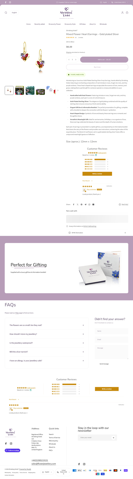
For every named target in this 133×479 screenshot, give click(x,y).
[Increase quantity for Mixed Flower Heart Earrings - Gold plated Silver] (76, 59)
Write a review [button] (97, 174)
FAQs (17, 313)
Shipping (68, 52)
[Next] (54, 60)
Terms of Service (54, 438)
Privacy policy (15, 472)
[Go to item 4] (40, 92)
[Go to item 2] (19, 90)
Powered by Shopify (25, 469)
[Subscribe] (113, 438)
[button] (89, 159)
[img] (87, 186)
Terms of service (23, 472)
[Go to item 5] (50, 90)
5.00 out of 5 (102, 153)
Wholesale (52, 444)
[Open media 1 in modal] (32, 56)
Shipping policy (31, 472)
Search (51, 434)
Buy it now (97, 67)
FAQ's (51, 450)
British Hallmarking (89, 226)
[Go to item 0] (9, 90)
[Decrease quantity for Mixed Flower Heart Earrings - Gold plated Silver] (68, 59)
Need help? (125, 204)
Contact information (9, 475)
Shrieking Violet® (71, 30)
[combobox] (105, 2)
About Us (52, 447)
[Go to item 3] (30, 90)
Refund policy (53, 441)
